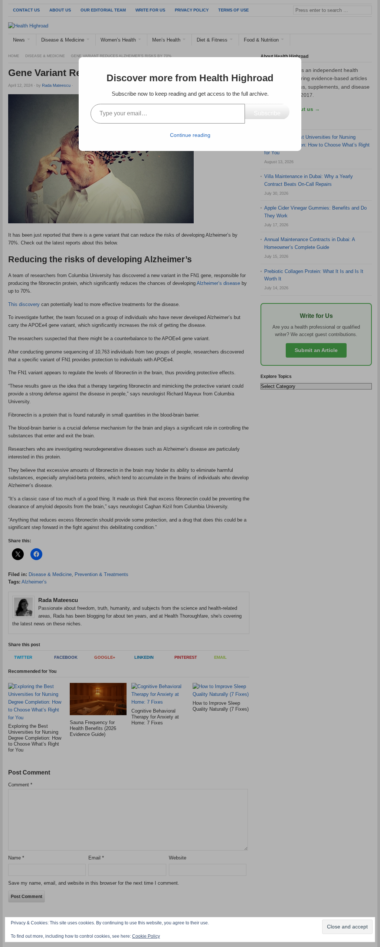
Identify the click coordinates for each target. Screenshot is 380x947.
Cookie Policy (146, 936)
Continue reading (190, 135)
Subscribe (267, 113)
